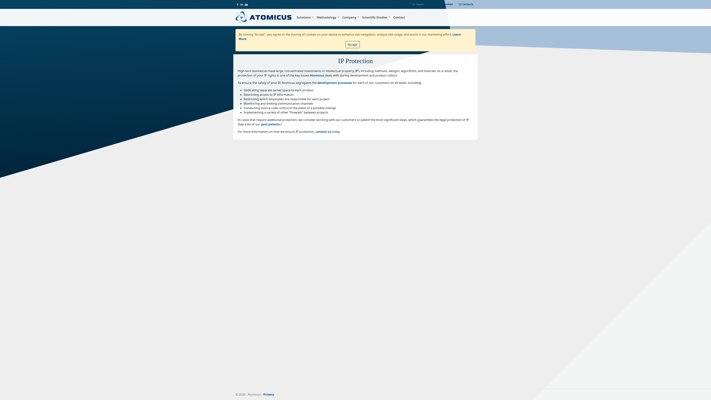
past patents (270, 124)
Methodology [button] (327, 17)
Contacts (467, 4)
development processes (335, 83)
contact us (323, 132)
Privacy (268, 394)
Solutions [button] (304, 17)
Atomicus (317, 75)
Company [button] (349, 17)
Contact (399, 17)
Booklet (448, 4)
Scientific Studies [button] (375, 17)
